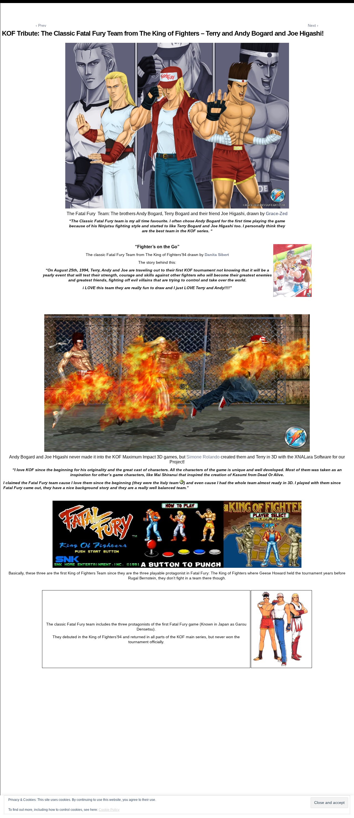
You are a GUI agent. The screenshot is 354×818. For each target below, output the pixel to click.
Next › (313, 25)
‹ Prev (41, 25)
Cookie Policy (109, 810)
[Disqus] (177, 745)
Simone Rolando (203, 457)
